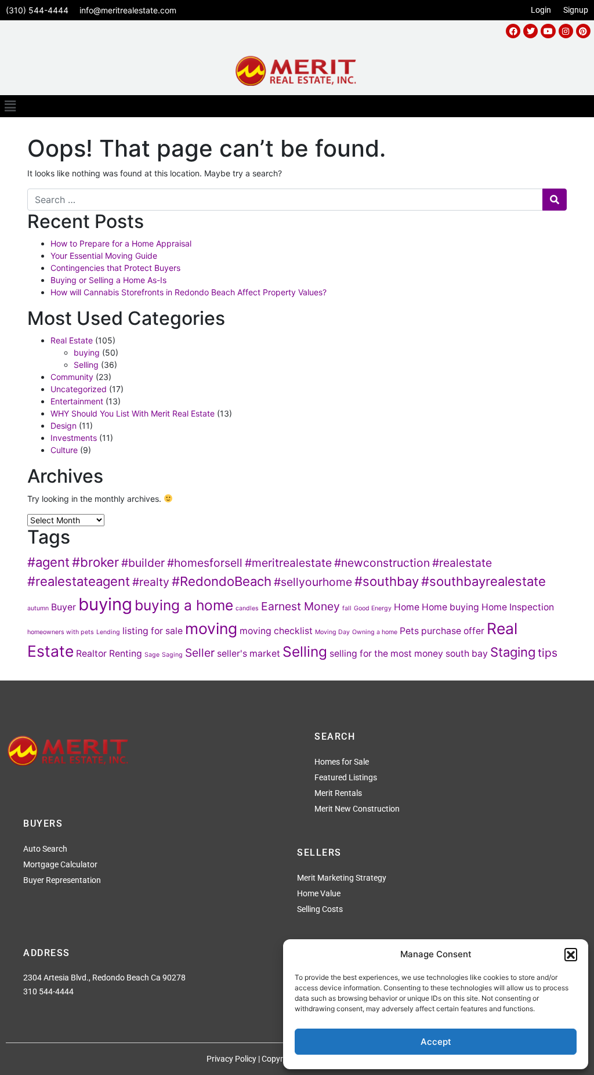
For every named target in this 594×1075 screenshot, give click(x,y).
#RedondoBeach (221, 581)
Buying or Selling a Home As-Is (108, 280)
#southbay (386, 581)
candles (247, 608)
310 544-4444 (48, 991)
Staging (512, 652)
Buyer (63, 607)
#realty (150, 582)
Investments (73, 438)
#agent (48, 562)
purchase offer (452, 630)
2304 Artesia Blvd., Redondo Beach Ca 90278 (104, 977)
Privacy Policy (231, 1058)
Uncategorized (78, 389)
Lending (108, 632)
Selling (86, 365)
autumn (38, 608)
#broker (95, 562)
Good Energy (373, 608)
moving (211, 628)
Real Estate (71, 340)
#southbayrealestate (483, 581)
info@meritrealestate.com (127, 10)
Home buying (450, 607)
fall (347, 608)
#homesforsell (204, 563)
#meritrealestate (288, 563)
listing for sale (152, 630)
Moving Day (332, 632)
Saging (172, 654)
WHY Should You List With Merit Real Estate (132, 413)
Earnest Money (300, 606)
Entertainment (76, 401)
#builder (143, 563)
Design (63, 425)
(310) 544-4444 (37, 10)
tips (547, 653)
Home (406, 607)
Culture (64, 450)
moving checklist (276, 630)
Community (71, 377)
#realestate (462, 563)
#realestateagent (78, 581)
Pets (409, 630)
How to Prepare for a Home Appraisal (120, 243)
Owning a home (374, 632)
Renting (125, 653)
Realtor (91, 653)
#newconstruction (382, 563)
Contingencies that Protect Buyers (115, 268)
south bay (467, 653)
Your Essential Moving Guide (103, 255)
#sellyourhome (313, 582)
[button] (571, 954)
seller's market (248, 653)
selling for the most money (386, 653)
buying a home (184, 605)
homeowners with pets (60, 632)
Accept (436, 1041)
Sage (152, 654)
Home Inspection (517, 607)
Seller (200, 653)
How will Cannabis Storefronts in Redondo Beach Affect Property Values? (188, 292)
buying (87, 352)
